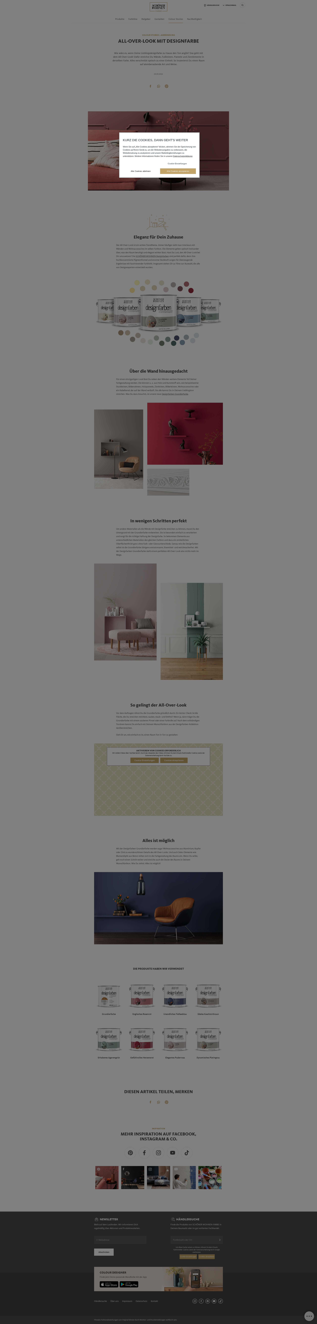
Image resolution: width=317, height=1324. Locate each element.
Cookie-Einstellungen (177, 164)
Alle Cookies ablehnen (141, 171)
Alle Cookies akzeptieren (178, 171)
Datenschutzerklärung (182, 156)
